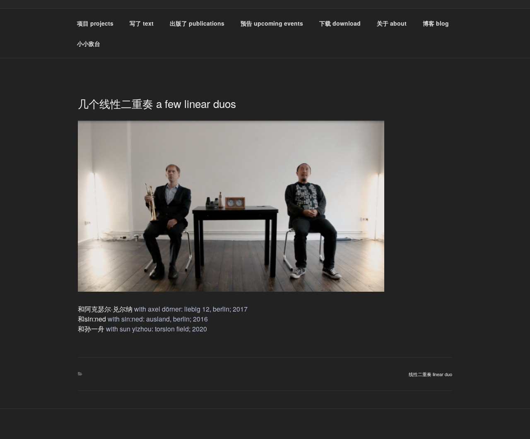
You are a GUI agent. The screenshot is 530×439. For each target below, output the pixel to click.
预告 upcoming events (272, 23)
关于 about (392, 23)
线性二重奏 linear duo (430, 374)
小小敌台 (88, 43)
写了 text (142, 23)
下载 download (340, 23)
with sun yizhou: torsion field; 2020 (156, 328)
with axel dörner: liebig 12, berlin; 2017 (191, 309)
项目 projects (95, 23)
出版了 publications (197, 23)
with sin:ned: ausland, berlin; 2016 (158, 319)
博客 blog (436, 23)
